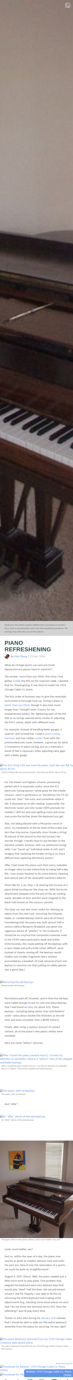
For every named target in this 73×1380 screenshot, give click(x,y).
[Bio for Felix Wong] (7, 658)
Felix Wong (20, 656)
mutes (38, 738)
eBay (31, 1007)
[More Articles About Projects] (27, 1374)
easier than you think (17, 705)
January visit (48, 1318)
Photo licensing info (64, 1364)
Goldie (17, 681)
